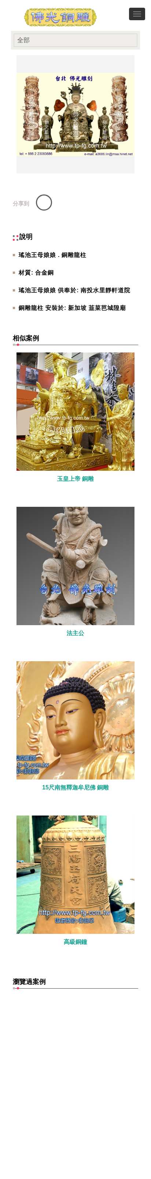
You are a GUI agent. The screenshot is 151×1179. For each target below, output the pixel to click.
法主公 (75, 633)
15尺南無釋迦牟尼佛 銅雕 (75, 787)
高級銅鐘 (75, 942)
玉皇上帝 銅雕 (75, 479)
